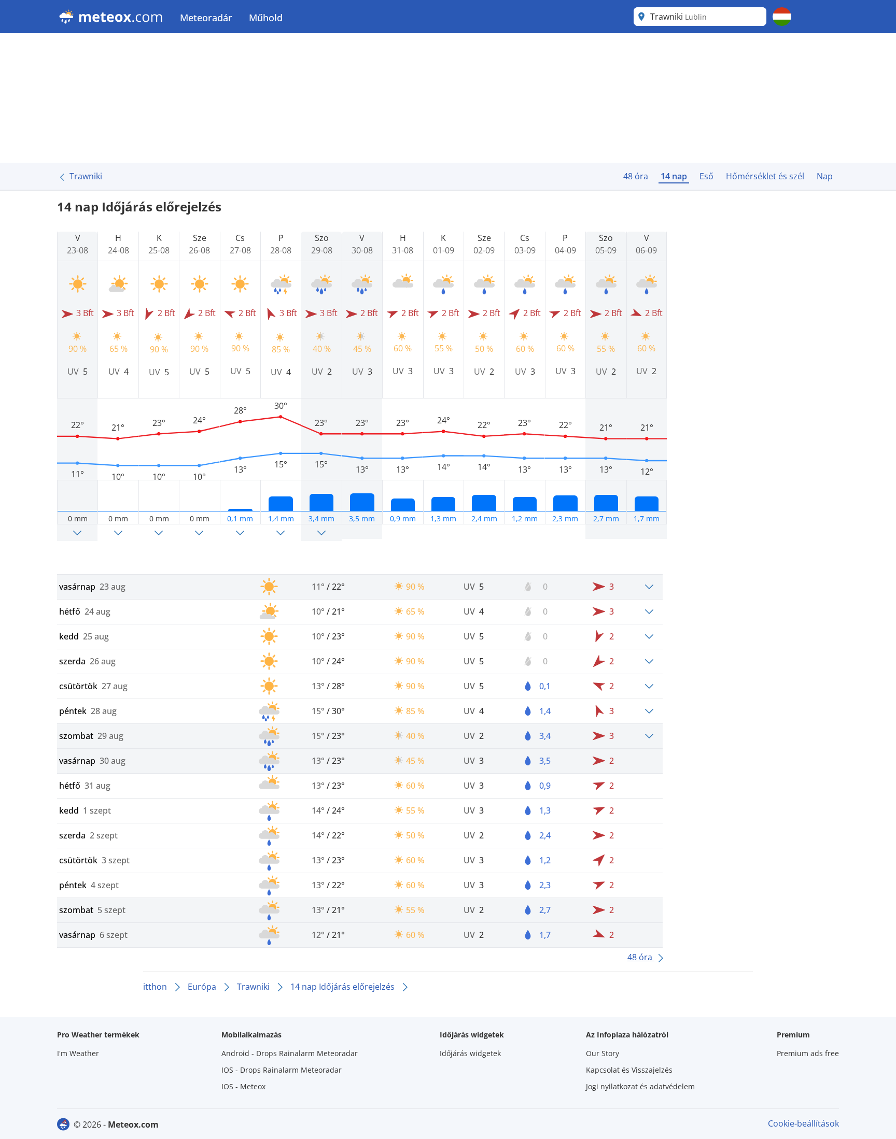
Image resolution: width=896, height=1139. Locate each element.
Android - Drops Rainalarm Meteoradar (289, 1053)
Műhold (266, 17)
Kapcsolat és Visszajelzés (629, 1070)
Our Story (602, 1053)
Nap (825, 176)
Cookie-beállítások (803, 1123)
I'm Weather (78, 1053)
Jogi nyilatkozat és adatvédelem (640, 1086)
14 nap (674, 176)
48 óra (635, 176)
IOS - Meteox (243, 1086)
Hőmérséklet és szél (765, 176)
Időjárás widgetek (470, 1053)
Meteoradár (206, 17)
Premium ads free (808, 1053)
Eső (706, 176)
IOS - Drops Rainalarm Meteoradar (281, 1070)
